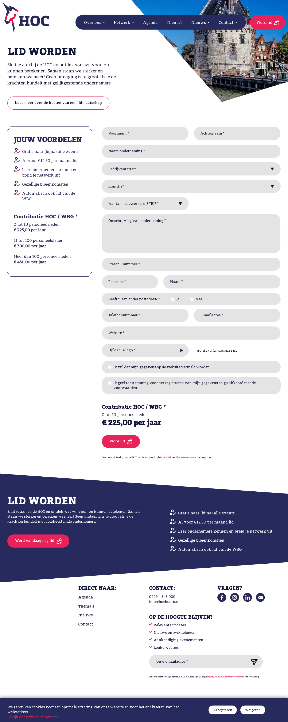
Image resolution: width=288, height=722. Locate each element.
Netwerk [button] (122, 23)
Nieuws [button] (199, 23)
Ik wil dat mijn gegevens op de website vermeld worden (161, 367)
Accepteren (222, 710)
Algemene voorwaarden (186, 457)
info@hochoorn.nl (164, 602)
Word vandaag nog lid (34, 541)
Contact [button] (226, 23)
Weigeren (253, 710)
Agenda (150, 23)
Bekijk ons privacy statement (32, 717)
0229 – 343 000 (162, 597)
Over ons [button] (93, 23)
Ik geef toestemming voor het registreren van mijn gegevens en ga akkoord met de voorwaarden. (184, 385)
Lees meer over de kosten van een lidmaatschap (58, 103)
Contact (85, 624)
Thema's (175, 23)
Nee (199, 299)
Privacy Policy (166, 457)
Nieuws (85, 615)
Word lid (264, 23)
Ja (177, 299)
